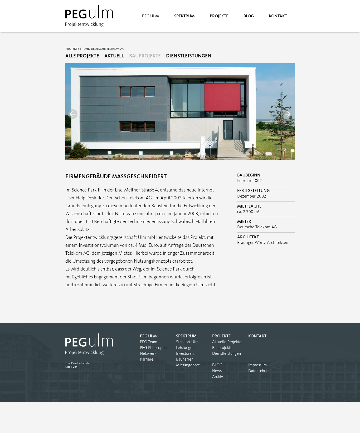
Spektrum (184, 16)
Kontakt (278, 16)
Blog (249, 16)
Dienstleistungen (188, 56)
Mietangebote (188, 365)
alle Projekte (82, 56)
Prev (72, 114)
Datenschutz (258, 371)
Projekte (219, 16)
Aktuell (114, 56)
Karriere (146, 359)
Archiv (217, 377)
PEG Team (148, 342)
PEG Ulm (150, 16)
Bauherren (184, 359)
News (217, 371)
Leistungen (185, 348)
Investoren (185, 354)
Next (287, 114)
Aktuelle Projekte (226, 342)
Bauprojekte (145, 56)
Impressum (257, 365)
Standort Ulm (187, 342)
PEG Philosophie (154, 348)
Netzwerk (148, 354)
